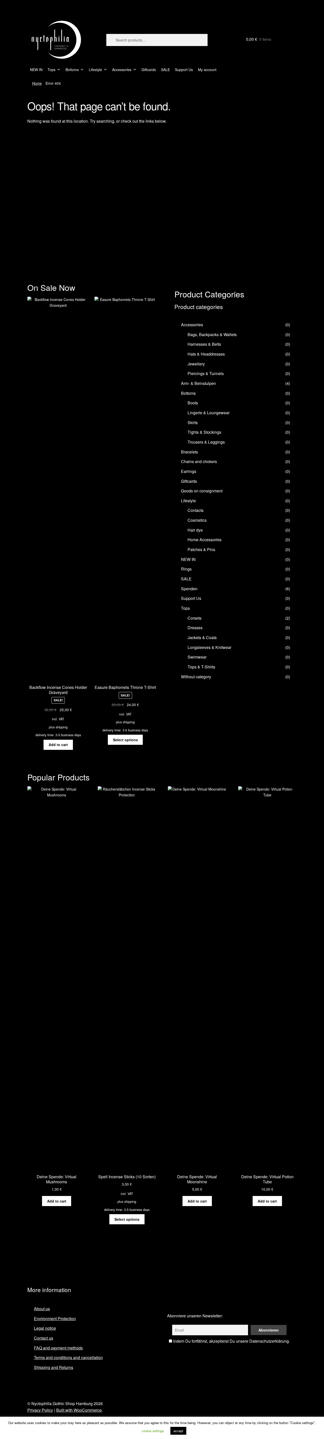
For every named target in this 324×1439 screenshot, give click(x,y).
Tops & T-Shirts (201, 667)
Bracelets (189, 452)
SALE (165, 69)
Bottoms (72, 69)
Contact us (43, 1338)
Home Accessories (204, 539)
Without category (196, 677)
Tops (51, 69)
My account (207, 69)
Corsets (194, 618)
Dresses (195, 627)
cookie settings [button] (153, 1430)
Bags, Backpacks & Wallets (212, 334)
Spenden (189, 589)
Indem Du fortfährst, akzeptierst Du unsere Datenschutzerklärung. (231, 1341)
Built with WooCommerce (79, 1410)
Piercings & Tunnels (206, 373)
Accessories (121, 69)
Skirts (193, 422)
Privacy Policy (40, 1410)
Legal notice (45, 1328)
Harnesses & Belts (204, 344)
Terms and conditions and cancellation (68, 1357)
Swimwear (197, 657)
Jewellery (196, 364)
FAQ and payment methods (58, 1348)
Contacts (196, 510)
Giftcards (148, 69)
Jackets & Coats (202, 637)
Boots (193, 403)
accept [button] (178, 1430)
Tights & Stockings (204, 432)
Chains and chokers (199, 461)
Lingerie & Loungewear (209, 413)
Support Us (184, 69)
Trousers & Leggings (206, 442)
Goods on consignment (201, 491)
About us (42, 1309)
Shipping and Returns (53, 1367)
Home (37, 83)
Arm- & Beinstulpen (198, 383)
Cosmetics (197, 520)
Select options (125, 739)
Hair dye (195, 530)
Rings (186, 569)
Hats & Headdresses (206, 354)
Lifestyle (95, 69)
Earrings (188, 471)
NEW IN (36, 69)
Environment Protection (55, 1318)
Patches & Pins (201, 549)
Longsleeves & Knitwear (209, 647)
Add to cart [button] (58, 744)
